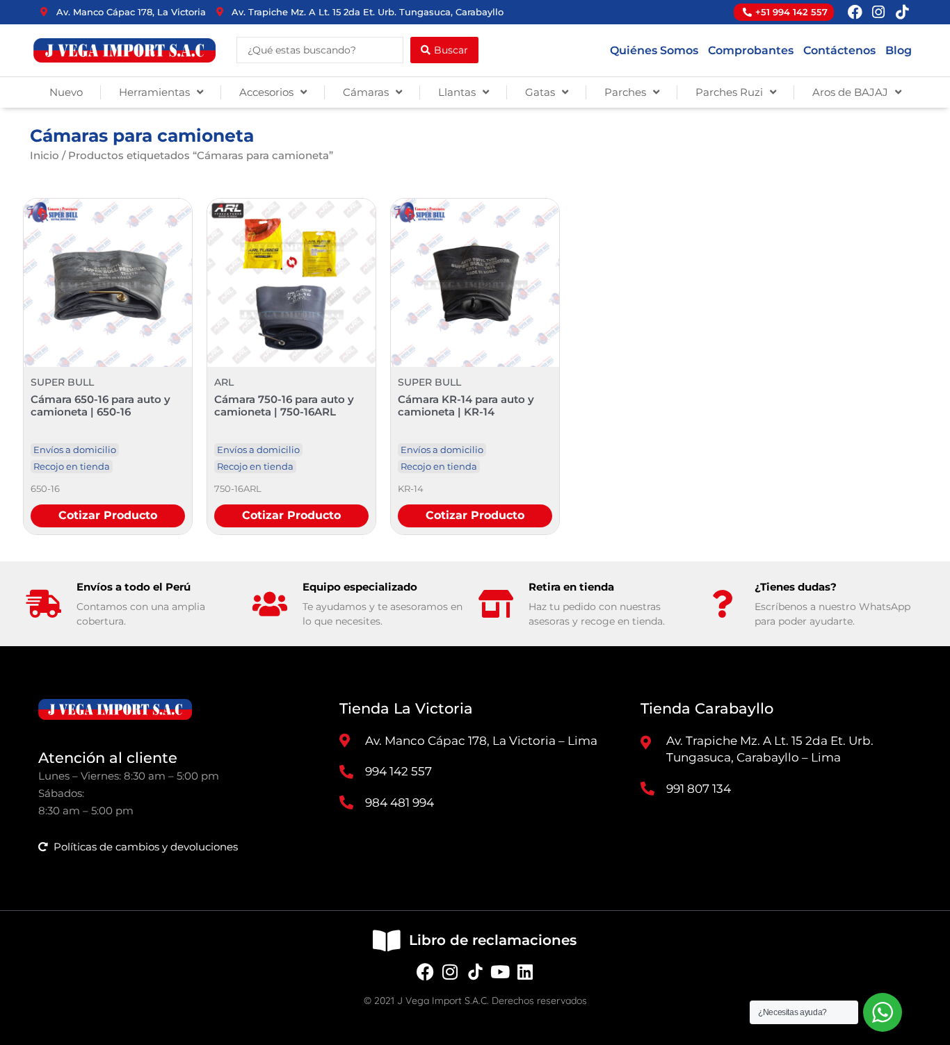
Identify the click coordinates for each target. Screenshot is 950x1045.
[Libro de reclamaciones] (386, 940)
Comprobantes (751, 50)
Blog (898, 50)
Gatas (540, 92)
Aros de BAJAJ (850, 92)
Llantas (457, 92)
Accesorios (266, 92)
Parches (625, 92)
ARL (224, 382)
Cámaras (366, 92)
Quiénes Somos (654, 50)
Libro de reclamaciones (493, 940)
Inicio (44, 155)
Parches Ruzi (729, 92)
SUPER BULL (62, 382)
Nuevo (66, 92)
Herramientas (154, 92)
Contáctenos (839, 50)
